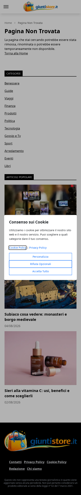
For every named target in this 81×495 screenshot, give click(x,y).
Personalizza (40, 257)
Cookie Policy (17, 248)
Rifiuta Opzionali (40, 264)
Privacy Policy (38, 248)
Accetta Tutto (40, 271)
